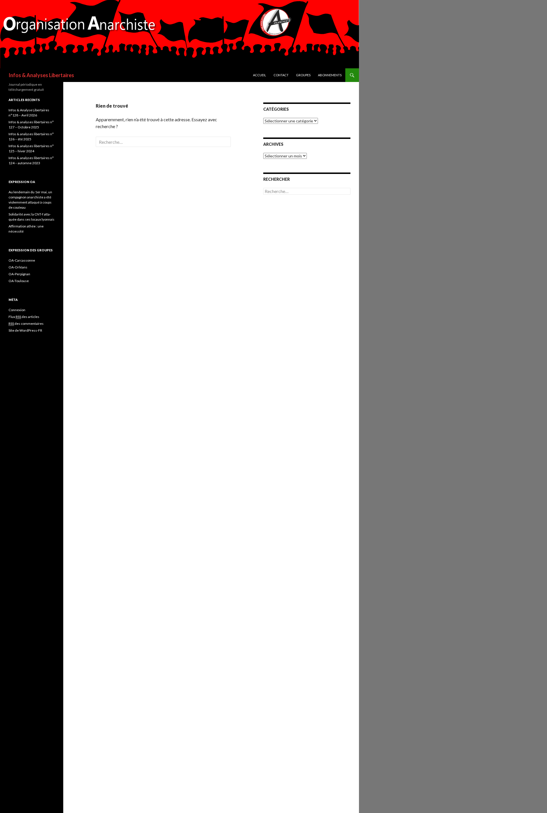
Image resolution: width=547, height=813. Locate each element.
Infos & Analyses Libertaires (41, 75)
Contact (281, 75)
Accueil (259, 75)
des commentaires (26, 323)
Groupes (303, 75)
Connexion (17, 310)
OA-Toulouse (19, 281)
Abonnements (330, 75)
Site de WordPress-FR (25, 330)
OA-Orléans (18, 267)
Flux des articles (24, 317)
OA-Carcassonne (22, 260)
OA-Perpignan (19, 274)
